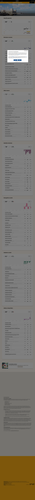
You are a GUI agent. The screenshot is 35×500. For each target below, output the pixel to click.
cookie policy (19, 54)
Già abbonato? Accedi (17, 61)
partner (26, 56)
